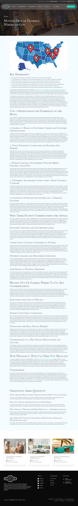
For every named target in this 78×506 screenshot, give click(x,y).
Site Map (56, 500)
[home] (6, 6)
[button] (14, 6)
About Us (52, 480)
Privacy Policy (62, 500)
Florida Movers (51, 499)
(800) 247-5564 (71, 1)
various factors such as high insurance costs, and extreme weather (51, 89)
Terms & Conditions (70, 500)
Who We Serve (53, 478)
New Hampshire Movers (69, 499)
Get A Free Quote (71, 6)
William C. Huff (33, 380)
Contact (52, 485)
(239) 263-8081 (54, 1)
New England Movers (59, 499)
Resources (52, 482)
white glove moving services (45, 359)
